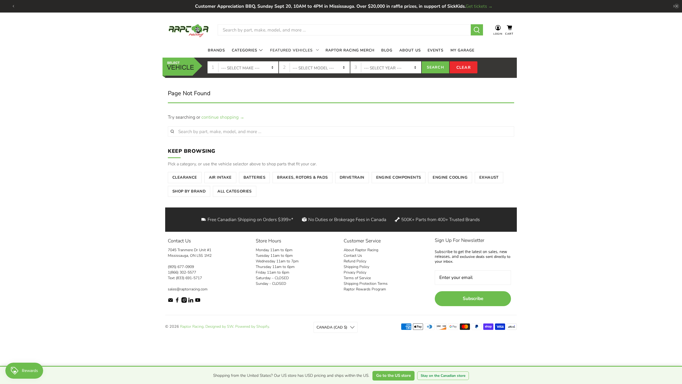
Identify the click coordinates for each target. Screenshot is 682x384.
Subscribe (473, 298)
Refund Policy (355, 261)
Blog (386, 50)
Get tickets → (479, 6)
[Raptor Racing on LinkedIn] (190, 301)
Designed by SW (219, 326)
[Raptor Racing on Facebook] (177, 301)
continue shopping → (222, 117)
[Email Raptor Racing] (170, 301)
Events (436, 50)
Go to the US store (393, 375)
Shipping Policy (356, 266)
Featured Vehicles (291, 50)
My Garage (462, 50)
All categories (234, 191)
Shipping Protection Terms (366, 283)
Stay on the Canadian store (443, 375)
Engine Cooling (450, 177)
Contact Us (353, 255)
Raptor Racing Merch (350, 50)
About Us (410, 50)
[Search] (477, 29)
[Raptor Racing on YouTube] (197, 301)
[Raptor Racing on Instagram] (184, 301)
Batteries (254, 177)
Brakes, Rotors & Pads (302, 177)
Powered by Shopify (252, 326)
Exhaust (489, 177)
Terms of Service (357, 278)
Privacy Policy (355, 272)
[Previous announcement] (13, 6)
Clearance (184, 177)
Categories (244, 50)
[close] (676, 6)
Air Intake (220, 177)
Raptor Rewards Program (365, 289)
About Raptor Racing (361, 250)
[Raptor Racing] (189, 30)
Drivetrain (352, 177)
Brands (216, 50)
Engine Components (398, 177)
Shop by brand (189, 191)
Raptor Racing (192, 326)
